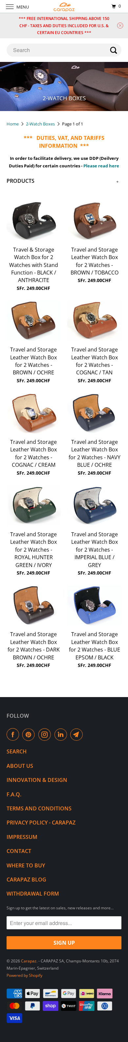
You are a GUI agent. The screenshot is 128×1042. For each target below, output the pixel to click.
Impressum (22, 837)
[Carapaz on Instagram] (45, 734)
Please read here (101, 166)
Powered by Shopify (24, 975)
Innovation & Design (37, 780)
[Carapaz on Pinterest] (29, 734)
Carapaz (28, 961)
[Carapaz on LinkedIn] (62, 734)
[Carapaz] (64, 6)
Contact (19, 851)
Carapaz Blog (26, 879)
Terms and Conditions (39, 808)
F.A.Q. (14, 794)
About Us (20, 765)
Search (17, 751)
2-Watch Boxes (41, 124)
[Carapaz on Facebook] (14, 734)
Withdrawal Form (33, 893)
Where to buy (26, 865)
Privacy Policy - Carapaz (41, 822)
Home (13, 124)
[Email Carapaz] (77, 734)
